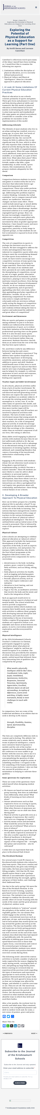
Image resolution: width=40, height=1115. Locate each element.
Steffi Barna (15, 48)
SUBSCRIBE (20, 1083)
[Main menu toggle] (36, 7)
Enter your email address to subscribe (19, 1068)
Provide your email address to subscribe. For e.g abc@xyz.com (18, 1077)
